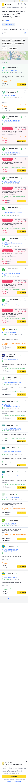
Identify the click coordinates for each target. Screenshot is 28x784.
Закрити (26, 761)
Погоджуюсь (14, 776)
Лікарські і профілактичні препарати (15, 7)
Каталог (3, 7)
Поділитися (17, 24)
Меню (3, 4)
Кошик (25, 4)
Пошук (18, 4)
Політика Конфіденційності (14, 781)
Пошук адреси (3, 33)
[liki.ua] (8, 4)
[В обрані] (25, 67)
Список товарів (21, 4)
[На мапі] (25, 53)
